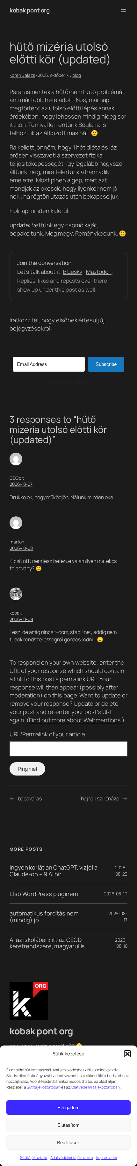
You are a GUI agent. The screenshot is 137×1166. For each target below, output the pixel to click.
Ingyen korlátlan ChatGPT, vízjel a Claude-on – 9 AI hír (53, 870)
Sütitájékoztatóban (44, 1087)
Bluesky (72, 271)
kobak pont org (29, 10)
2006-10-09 (21, 619)
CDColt (17, 478)
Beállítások (68, 1142)
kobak (16, 613)
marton (17, 542)
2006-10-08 (21, 548)
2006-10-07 (21, 484)
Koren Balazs (22, 75)
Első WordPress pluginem (44, 894)
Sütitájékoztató (33, 1157)
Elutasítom (68, 1125)
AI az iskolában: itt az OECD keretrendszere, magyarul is (47, 943)
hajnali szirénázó (100, 798)
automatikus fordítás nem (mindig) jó (44, 916)
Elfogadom (68, 1107)
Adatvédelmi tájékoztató (71, 1157)
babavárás (30, 798)
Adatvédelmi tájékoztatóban (94, 1087)
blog (76, 75)
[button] (127, 1054)
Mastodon (99, 271)
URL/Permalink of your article (47, 734)
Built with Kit (68, 382)
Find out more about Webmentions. (75, 720)
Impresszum (106, 1157)
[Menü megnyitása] (123, 10)
